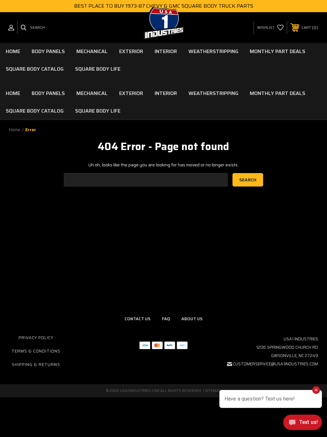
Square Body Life (97, 69)
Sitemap (213, 390)
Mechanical (92, 51)
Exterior (131, 51)
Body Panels (48, 51)
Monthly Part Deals (277, 51)
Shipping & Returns (36, 364)
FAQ (166, 318)
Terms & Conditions (35, 351)
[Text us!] (302, 424)
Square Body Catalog (35, 69)
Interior (166, 51)
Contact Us (137, 318)
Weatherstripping (213, 51)
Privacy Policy (36, 337)
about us (191, 318)
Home (13, 51)
